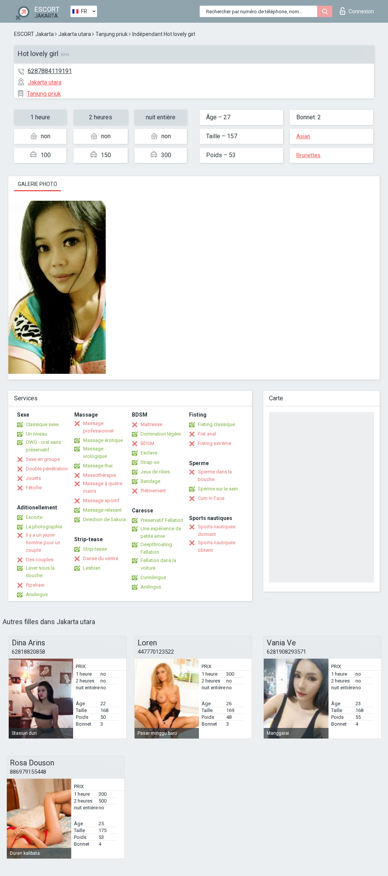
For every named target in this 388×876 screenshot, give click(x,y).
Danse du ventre (100, 558)
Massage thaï (98, 465)
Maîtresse (151, 424)
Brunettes (308, 155)
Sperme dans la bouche (215, 475)
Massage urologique (95, 452)
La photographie (44, 526)
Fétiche (34, 487)
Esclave (149, 453)
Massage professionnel (98, 427)
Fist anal (207, 434)
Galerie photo (37, 184)
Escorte (34, 517)
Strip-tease (95, 549)
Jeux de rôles (155, 472)
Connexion (361, 11)
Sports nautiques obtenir (216, 546)
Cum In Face (211, 498)
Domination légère (161, 434)
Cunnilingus (153, 577)
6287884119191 (50, 71)
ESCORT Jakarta (34, 34)
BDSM (147, 443)
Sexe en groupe (43, 459)
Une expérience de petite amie (161, 532)
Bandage (150, 481)
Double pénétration (47, 469)
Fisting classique (216, 424)
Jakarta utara (74, 34)
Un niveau (36, 434)
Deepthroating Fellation (156, 548)
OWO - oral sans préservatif (43, 446)
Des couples (39, 559)
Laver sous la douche (40, 571)
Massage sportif (101, 500)
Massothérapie (99, 475)
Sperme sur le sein (218, 489)
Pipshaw (35, 585)
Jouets (33, 478)
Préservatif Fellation (162, 520)
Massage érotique (103, 440)
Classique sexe (42, 424)
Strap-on (150, 462)
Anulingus (37, 594)
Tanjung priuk (111, 34)
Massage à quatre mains (102, 487)
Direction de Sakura (104, 519)
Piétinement (153, 490)
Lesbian (91, 568)
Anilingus (151, 587)
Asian (303, 136)
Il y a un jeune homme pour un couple (43, 542)
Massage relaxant (102, 510)
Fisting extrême (214, 443)
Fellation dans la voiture (158, 564)
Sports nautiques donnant (216, 530)
